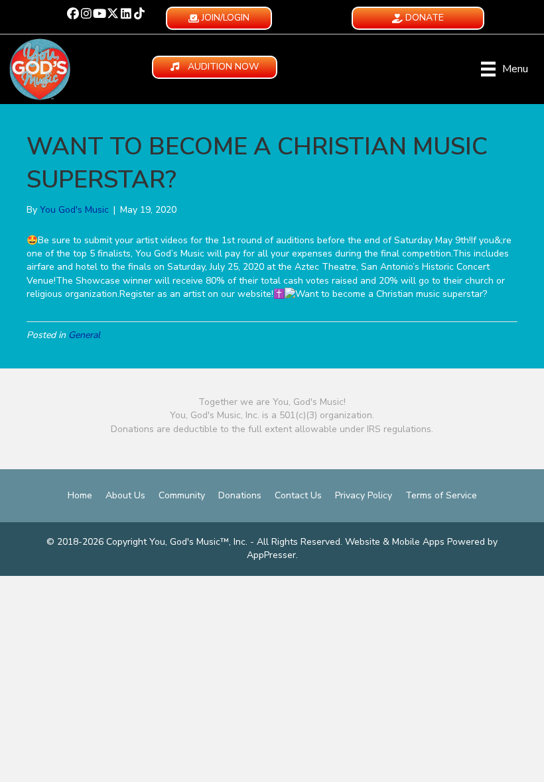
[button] (73, 13)
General (84, 335)
